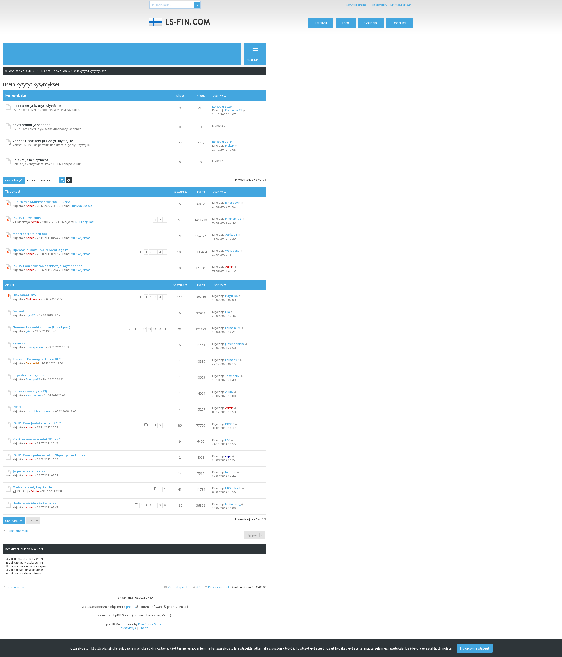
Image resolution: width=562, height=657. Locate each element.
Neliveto (230, 472)
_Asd (29, 331)
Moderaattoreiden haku (31, 234)
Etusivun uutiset (81, 206)
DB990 (229, 424)
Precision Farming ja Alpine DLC (37, 359)
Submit (196, 4)
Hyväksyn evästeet (474, 648)
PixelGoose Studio (150, 624)
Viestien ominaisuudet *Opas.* (37, 439)
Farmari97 (232, 360)
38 (149, 329)
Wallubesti (232, 251)
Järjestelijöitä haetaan (30, 471)
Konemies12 (233, 110)
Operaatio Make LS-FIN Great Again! (40, 250)
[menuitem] (216, 587)
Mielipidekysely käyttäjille (32, 487)
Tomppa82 (33, 379)
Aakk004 (231, 235)
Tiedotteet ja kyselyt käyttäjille (37, 106)
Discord (18, 311)
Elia (227, 312)
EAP (227, 440)
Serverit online (356, 5)
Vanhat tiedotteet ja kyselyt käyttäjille (43, 141)
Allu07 (229, 392)
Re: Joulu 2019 (222, 142)
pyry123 (31, 315)
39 (154, 329)
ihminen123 (233, 219)
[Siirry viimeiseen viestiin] (242, 203)
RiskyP (229, 145)
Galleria (370, 22)
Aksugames (33, 395)
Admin (30, 206)
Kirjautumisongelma (28, 375)
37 (144, 329)
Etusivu (321, 22)
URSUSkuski (233, 488)
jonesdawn (232, 203)
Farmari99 (32, 363)
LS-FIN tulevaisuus (27, 218)
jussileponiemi (35, 347)
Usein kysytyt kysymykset (31, 84)
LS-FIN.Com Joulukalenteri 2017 (37, 423)
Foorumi (399, 22)
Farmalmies (233, 328)
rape (228, 456)
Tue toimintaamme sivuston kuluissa (41, 202)
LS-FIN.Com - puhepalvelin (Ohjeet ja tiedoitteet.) (50, 455)
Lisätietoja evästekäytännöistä (428, 648)
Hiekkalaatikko (24, 295)
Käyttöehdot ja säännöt (31, 125)
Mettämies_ (233, 504)
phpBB (131, 607)
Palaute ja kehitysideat (30, 160)
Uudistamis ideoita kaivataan (36, 503)
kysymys (19, 343)
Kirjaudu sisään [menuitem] (401, 5)
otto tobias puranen (39, 411)
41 (164, 329)
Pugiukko (231, 296)
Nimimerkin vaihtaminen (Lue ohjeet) (41, 327)
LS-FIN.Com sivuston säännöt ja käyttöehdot (47, 266)
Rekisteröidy (378, 5)
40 (159, 329)
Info (345, 22)
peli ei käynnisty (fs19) (30, 391)
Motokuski (33, 299)
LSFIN (17, 407)
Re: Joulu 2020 (222, 106)
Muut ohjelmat (84, 222)
